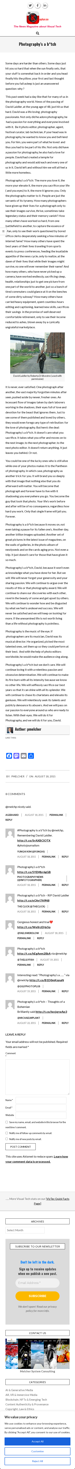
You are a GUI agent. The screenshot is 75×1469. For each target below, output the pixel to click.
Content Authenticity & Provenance (27, 1404)
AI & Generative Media (19, 1390)
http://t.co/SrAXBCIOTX (33, 840)
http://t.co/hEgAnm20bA (34, 953)
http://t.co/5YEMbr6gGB (34, 872)
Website (9, 1115)
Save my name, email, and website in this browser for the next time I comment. (35, 1125)
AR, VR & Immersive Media (21, 1394)
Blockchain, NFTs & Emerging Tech (26, 1399)
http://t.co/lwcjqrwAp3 (51, 1011)
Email (8, 1107)
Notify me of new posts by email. (25, 1138)
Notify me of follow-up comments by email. (30, 1133)
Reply (8, 819)
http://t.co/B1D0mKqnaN (46, 980)
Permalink (56, 814)
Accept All (38, 1441)
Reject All (37, 1461)
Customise (37, 1451)
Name (9, 1100)
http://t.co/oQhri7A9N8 (33, 900)
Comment (10, 1055)
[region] (37, 1440)
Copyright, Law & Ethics (19, 1409)
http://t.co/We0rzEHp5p (34, 927)
